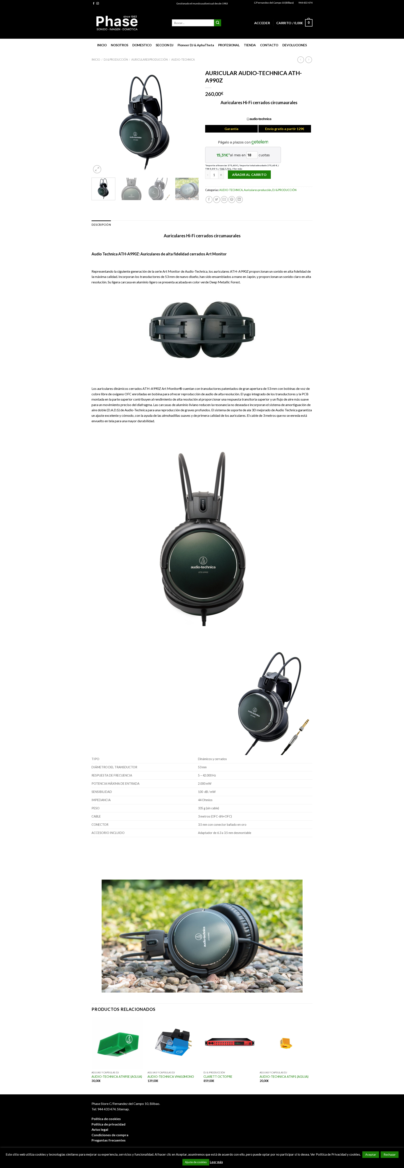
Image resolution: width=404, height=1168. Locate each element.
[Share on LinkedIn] (239, 199)
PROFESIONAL (229, 45)
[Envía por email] (224, 199)
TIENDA (250, 45)
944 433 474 (305, 2)
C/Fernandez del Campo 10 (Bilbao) (274, 2)
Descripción (101, 224)
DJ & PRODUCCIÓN (116, 59)
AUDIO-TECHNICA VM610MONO (171, 1076)
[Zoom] (97, 169)
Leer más (216, 1162)
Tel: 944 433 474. (104, 1109)
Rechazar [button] (390, 1154)
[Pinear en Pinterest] (231, 199)
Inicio (96, 59)
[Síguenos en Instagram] (97, 3)
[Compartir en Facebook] (209, 199)
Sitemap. (123, 1109)
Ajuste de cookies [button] (196, 1162)
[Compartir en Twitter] (216, 199)
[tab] (101, 224)
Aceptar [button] (370, 1154)
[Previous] (99, 120)
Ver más (237, 168)
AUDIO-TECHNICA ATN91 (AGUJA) (284, 1076)
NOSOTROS (119, 45)
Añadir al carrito (249, 175)
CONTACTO (269, 45)
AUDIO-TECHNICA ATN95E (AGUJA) (117, 1076)
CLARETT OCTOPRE (217, 1076)
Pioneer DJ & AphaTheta (196, 45)
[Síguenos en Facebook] (93, 3)
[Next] (191, 120)
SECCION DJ (164, 45)
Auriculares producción (149, 59)
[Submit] (217, 23)
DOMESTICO (142, 45)
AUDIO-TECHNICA (183, 59)
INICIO (102, 45)
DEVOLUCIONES (294, 45)
